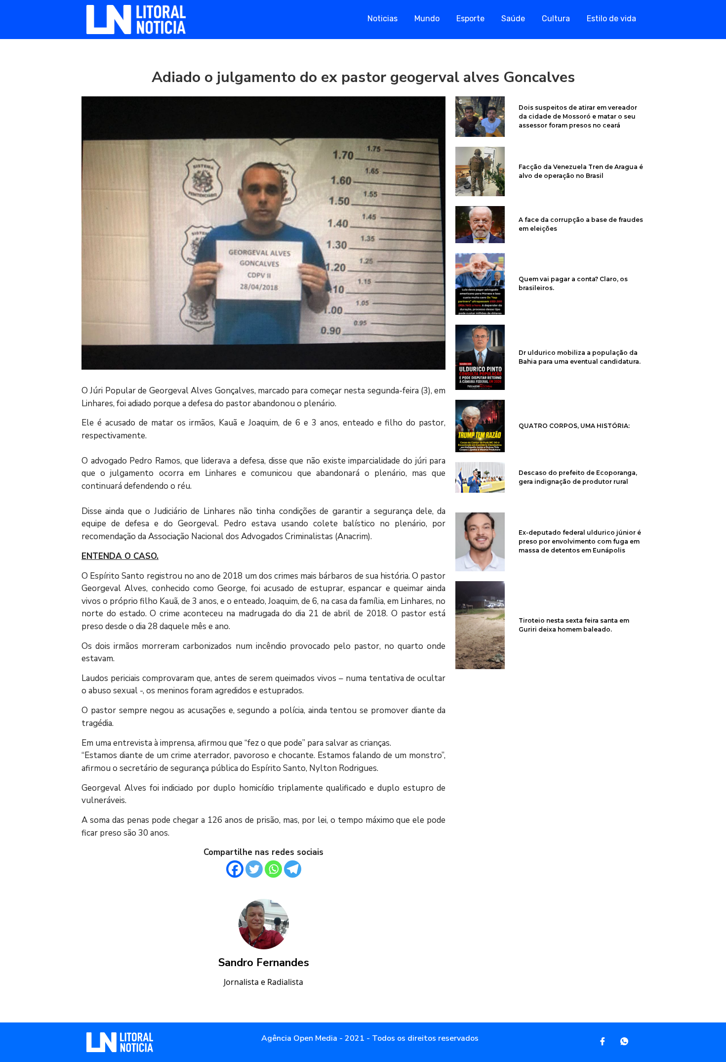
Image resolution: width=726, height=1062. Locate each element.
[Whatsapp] (273, 869)
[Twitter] (254, 869)
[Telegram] (292, 869)
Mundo (427, 18)
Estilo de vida (611, 18)
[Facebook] (234, 869)
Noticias (382, 18)
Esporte (470, 18)
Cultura (556, 18)
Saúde (513, 18)
